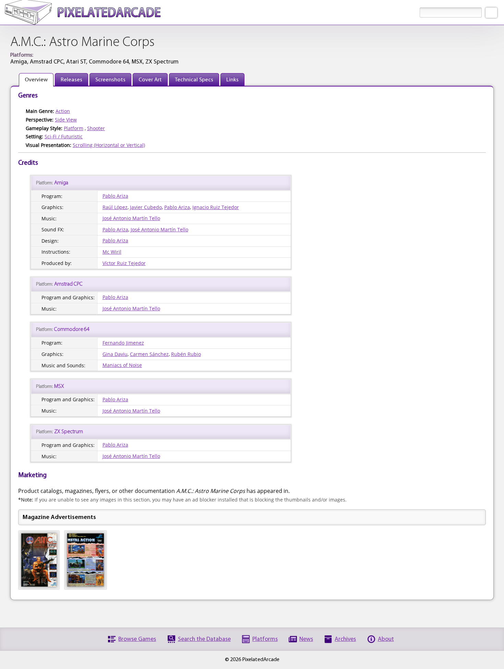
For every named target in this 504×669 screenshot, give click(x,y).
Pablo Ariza (115, 196)
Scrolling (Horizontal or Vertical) (109, 145)
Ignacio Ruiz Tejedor (215, 207)
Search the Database (204, 639)
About (386, 639)
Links (232, 80)
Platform (73, 128)
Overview (36, 80)
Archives (345, 639)
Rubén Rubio (186, 354)
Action (63, 111)
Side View (66, 119)
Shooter (96, 128)
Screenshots (110, 80)
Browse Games (137, 639)
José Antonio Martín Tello (131, 218)
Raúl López (115, 207)
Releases (71, 80)
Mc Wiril (112, 252)
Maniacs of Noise (122, 365)
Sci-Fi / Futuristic (64, 136)
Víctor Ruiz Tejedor (124, 263)
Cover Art (150, 80)
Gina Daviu (115, 354)
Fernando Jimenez (123, 342)
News (306, 639)
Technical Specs (194, 80)
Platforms (265, 639)
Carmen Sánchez (149, 354)
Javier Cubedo (146, 207)
